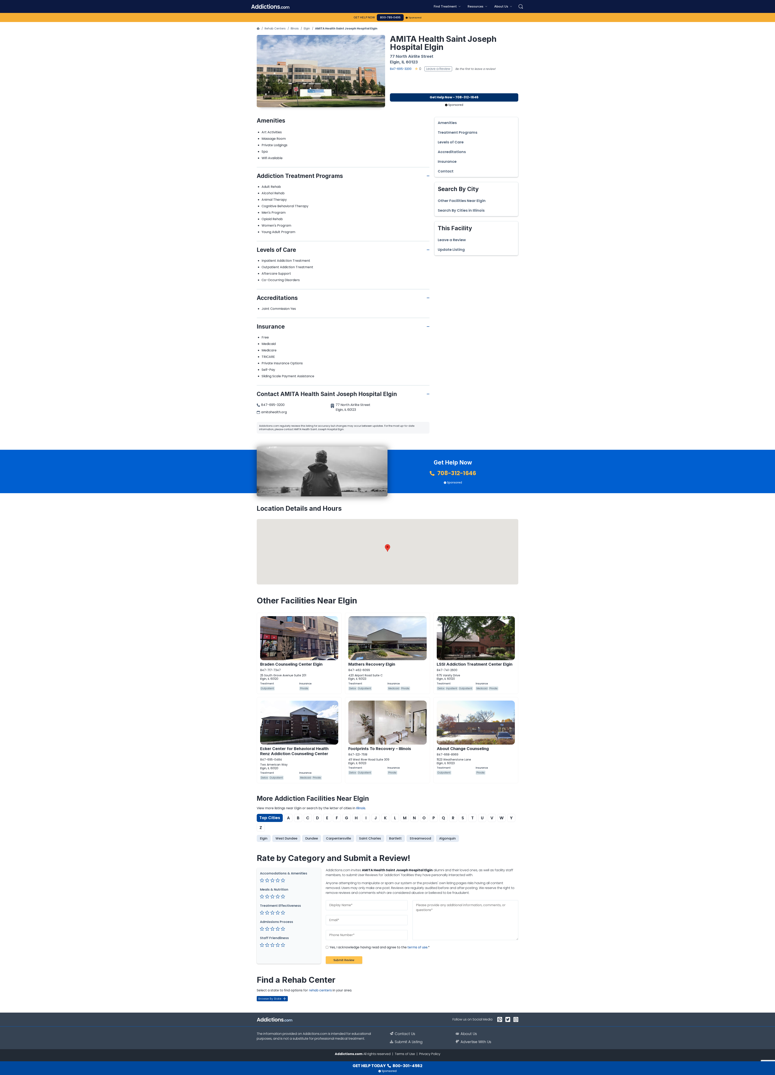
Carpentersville (338, 838)
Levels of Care (451, 142)
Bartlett (395, 838)
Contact (445, 171)
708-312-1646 (456, 473)
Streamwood (420, 838)
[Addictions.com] (258, 28)
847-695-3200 (401, 69)
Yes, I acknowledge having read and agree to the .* (379, 947)
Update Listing (451, 249)
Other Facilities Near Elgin (462, 200)
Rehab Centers (275, 28)
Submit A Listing (409, 1041)
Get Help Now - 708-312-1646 (454, 97)
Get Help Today (387, 1066)
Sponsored (415, 17)
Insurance (447, 161)
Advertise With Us (476, 1041)
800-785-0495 (390, 17)
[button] (387, 548)
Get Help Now (364, 17)
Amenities (447, 122)
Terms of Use (405, 1054)
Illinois (295, 28)
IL (403, 62)
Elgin (307, 28)
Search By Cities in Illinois (461, 210)
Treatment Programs (457, 132)
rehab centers (320, 990)
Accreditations (452, 151)
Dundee (311, 838)
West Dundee (286, 838)
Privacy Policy (429, 1054)
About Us (469, 1033)
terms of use (417, 947)
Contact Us (405, 1033)
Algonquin (447, 838)
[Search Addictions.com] (520, 6)
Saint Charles (370, 838)
